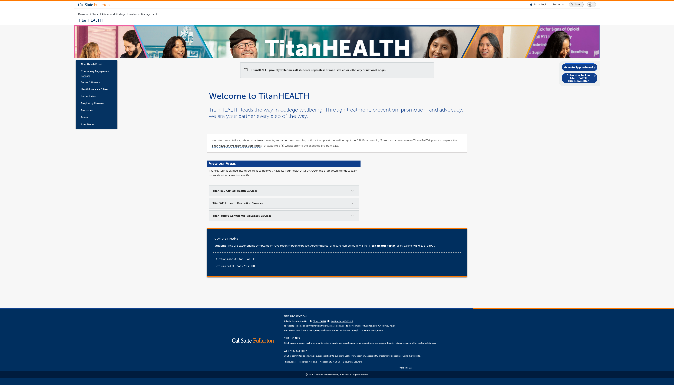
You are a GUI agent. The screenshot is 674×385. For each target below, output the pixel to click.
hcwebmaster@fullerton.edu (363, 326)
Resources (87, 110)
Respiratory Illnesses (92, 103)
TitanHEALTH (319, 321)
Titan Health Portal (91, 64)
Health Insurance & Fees (94, 89)
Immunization (88, 96)
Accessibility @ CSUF (330, 362)
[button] (96, 4)
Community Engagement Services (95, 73)
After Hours (87, 124)
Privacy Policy (388, 326)
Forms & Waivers (90, 82)
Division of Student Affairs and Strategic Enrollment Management (117, 14)
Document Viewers (352, 362)
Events (84, 117)
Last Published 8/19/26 (342, 321)
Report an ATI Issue (308, 362)
